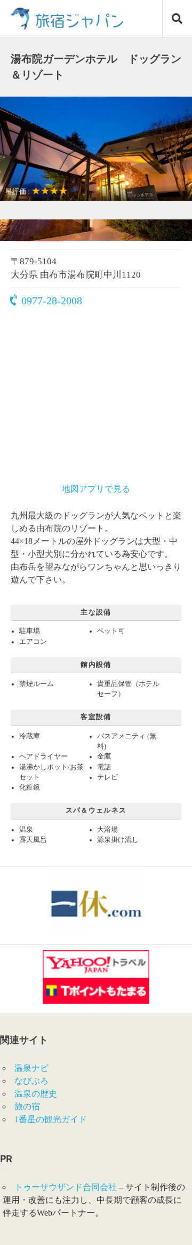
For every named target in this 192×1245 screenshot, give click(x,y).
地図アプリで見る (96, 488)
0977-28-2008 (51, 300)
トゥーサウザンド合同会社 (65, 1187)
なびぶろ (31, 1080)
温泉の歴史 (35, 1093)
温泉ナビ (31, 1068)
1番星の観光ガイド (50, 1119)
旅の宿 (27, 1106)
